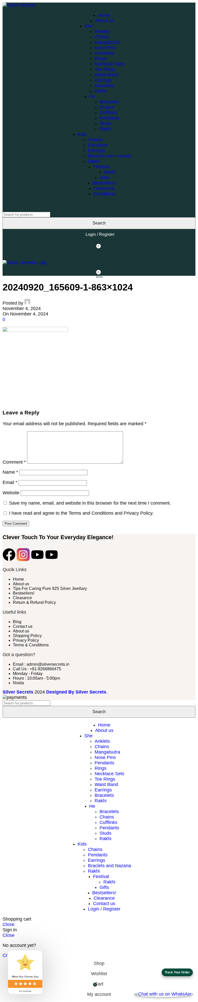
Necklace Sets (109, 63)
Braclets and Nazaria (109, 155)
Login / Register (104, 909)
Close (8, 924)
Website (11, 492)
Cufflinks (108, 112)
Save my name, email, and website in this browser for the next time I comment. (90, 503)
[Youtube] (37, 554)
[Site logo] (19, 5)
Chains (102, 36)
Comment (14, 462)
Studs (105, 123)
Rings (100, 58)
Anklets (102, 31)
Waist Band (106, 74)
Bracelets (104, 85)
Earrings (103, 80)
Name (10, 472)
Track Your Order (177, 972)
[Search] (99, 206)
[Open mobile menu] (99, 255)
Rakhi (100, 91)
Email (10, 482)
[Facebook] (9, 554)
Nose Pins (105, 47)
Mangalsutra (107, 42)
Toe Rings (105, 69)
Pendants (104, 53)
